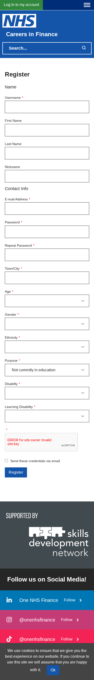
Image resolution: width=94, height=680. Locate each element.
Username (14, 97)
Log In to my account (21, 5)
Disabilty (12, 384)
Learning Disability (20, 407)
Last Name (13, 144)
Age (9, 291)
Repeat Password (19, 245)
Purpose (12, 360)
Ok (53, 670)
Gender (12, 314)
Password (13, 222)
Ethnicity (12, 337)
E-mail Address (17, 199)
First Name (13, 120)
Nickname (12, 167)
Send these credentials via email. (35, 461)
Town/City (13, 268)
